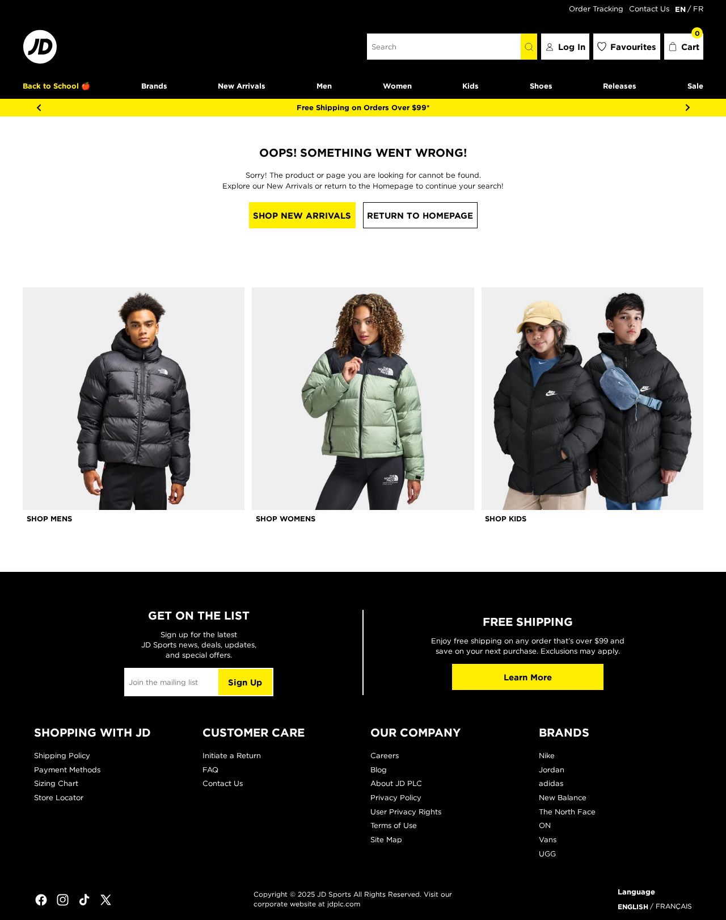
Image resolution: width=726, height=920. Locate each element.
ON (545, 825)
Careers (384, 755)
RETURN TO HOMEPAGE (420, 215)
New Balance (562, 797)
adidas (551, 783)
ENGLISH (633, 906)
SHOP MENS (49, 518)
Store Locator (58, 797)
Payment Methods (67, 770)
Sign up (245, 682)
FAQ (210, 770)
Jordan (551, 770)
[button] (684, 47)
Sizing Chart (56, 783)
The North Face (567, 812)
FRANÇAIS (674, 906)
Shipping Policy (62, 755)
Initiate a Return (231, 755)
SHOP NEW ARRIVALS (302, 215)
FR (698, 9)
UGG (547, 854)
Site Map (386, 839)
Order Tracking (596, 9)
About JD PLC (396, 783)
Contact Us (649, 9)
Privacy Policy (395, 797)
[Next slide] (687, 107)
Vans (547, 839)
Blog (378, 770)
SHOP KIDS (505, 518)
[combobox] (444, 47)
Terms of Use (393, 825)
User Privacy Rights (405, 812)
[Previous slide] (38, 107)
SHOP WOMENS (285, 518)
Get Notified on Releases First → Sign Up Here (550, 107)
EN (680, 9)
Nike (547, 755)
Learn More (528, 677)
